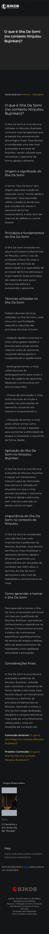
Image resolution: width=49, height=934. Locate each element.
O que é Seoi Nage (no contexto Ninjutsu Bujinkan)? (24, 739)
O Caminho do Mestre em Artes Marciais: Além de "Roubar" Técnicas (16, 827)
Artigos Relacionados (14, 783)
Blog (4, 819)
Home (26, 94)
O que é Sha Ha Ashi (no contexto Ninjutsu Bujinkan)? (22, 755)
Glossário (37, 94)
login (26, 867)
